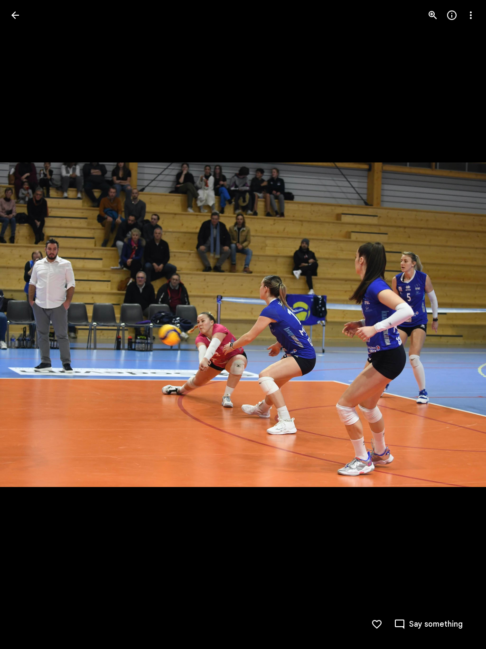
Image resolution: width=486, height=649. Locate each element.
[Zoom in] (432, 15)
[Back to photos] (15, 15)
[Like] (377, 624)
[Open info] (451, 15)
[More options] (470, 15)
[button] (26, 324)
